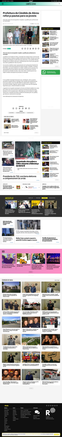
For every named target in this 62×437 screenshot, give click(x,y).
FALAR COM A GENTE (30, 112)
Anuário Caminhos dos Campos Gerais (26, 411)
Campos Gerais (6, 414)
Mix (4, 417)
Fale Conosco (35, 417)
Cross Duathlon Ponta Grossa (25, 417)
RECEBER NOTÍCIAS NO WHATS (20, 112)
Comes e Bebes (6, 427)
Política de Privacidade (36, 418)
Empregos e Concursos (7, 429)
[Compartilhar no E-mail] (38, 49)
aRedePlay (14, 410)
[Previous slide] (22, 187)
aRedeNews (14, 411)
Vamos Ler (5, 423)
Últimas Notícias (6, 410)
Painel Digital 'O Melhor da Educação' (26, 414)
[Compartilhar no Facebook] (25, 49)
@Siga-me (8, 48)
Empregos (14, 417)
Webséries (5, 430)
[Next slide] (39, 187)
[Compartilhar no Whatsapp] (36, 49)
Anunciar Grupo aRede (36, 415)
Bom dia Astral (15, 414)
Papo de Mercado (6, 426)
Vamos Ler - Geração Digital (24, 410)
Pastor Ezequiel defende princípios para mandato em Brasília (10, 211)
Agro (5, 424)
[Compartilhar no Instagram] (28, 49)
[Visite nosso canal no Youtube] (51, 405)
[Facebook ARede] (47, 405)
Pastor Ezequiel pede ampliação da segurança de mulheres (24, 211)
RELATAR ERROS (11, 112)
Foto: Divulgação (29, 45)
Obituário (14, 420)
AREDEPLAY (9, 198)
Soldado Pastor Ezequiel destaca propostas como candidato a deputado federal (50, 212)
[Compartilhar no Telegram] (33, 49)
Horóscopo (5, 420)
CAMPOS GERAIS (31, 4)
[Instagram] (49, 405)
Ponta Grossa (6, 411)
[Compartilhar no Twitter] (30, 49)
